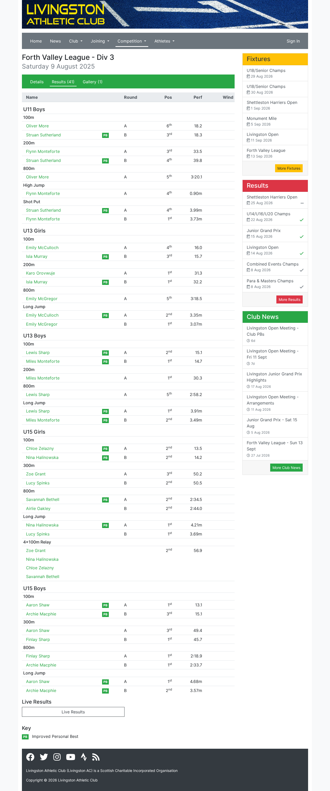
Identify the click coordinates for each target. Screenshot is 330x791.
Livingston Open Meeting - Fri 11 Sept (273, 357)
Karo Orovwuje (40, 273)
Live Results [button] (73, 711)
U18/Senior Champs (266, 73)
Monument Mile (262, 121)
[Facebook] (30, 758)
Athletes (162, 41)
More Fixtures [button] (288, 168)
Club (74, 41)
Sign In (293, 41)
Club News (263, 316)
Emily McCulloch (42, 247)
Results (63, 81)
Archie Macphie (41, 613)
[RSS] (96, 758)
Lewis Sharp (38, 352)
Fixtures (258, 59)
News (55, 41)
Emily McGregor (41, 298)
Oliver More (37, 125)
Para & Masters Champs (270, 283)
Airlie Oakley (38, 508)
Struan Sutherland (43, 134)
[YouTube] (70, 758)
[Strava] (84, 758)
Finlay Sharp (38, 639)
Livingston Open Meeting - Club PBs (273, 334)
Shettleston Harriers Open (272, 105)
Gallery (93, 81)
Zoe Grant (36, 473)
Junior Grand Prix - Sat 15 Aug (272, 425)
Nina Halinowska (42, 457)
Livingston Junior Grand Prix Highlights (274, 380)
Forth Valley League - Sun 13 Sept (275, 448)
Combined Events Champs (273, 266)
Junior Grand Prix (264, 233)
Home (36, 41)
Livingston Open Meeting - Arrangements (273, 402)
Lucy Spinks (38, 482)
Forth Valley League (266, 153)
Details (37, 81)
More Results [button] (289, 299)
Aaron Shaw (38, 604)
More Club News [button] (286, 467)
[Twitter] (44, 758)
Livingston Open (262, 137)
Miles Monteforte (43, 361)
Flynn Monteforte (43, 151)
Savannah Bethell (42, 499)
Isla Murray (36, 256)
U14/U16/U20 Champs (268, 216)
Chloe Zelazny (40, 448)
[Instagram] (57, 758)
